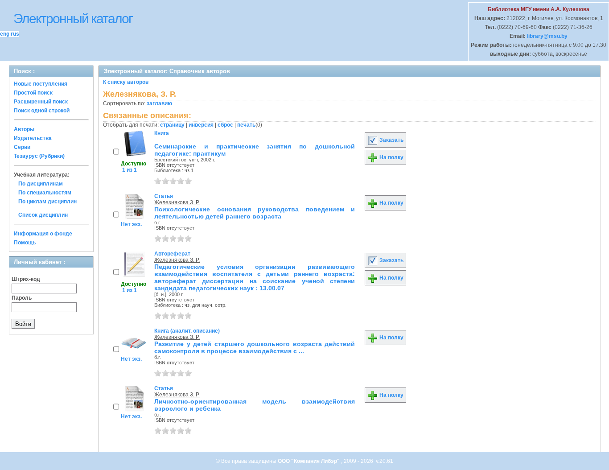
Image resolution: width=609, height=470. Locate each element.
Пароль (22, 298)
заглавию (159, 103)
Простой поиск (33, 93)
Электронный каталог (72, 18)
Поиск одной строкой (42, 110)
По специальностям (44, 193)
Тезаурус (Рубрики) (39, 156)
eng (4, 34)
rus (15, 34)
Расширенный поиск (41, 102)
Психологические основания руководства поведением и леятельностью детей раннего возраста (254, 213)
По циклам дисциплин (47, 201)
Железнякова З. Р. (177, 202)
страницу (172, 125)
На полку (390, 157)
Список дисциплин (43, 215)
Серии (22, 147)
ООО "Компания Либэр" (309, 461)
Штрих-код (26, 279)
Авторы (24, 129)
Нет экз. (131, 224)
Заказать (390, 140)
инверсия (201, 125)
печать (246, 125)
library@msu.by (547, 36)
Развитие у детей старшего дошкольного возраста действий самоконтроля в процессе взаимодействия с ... (254, 347)
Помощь (25, 242)
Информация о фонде (43, 234)
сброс (225, 125)
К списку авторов (125, 82)
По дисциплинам (40, 184)
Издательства (33, 138)
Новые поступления (40, 84)
